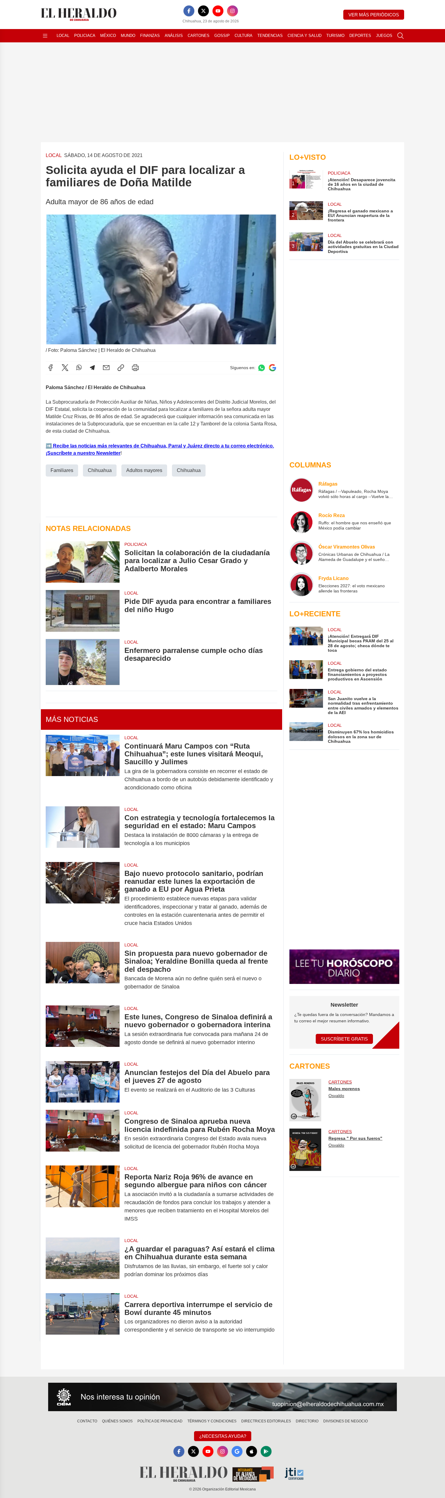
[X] (203, 10)
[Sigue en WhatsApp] (261, 368)
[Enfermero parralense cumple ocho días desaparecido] (83, 662)
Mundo (128, 35)
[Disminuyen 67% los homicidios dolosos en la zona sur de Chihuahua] (306, 733)
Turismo (335, 35)
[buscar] (400, 35)
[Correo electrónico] (106, 367)
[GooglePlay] (266, 1451)
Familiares (62, 470)
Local (63, 35)
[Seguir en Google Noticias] (272, 368)
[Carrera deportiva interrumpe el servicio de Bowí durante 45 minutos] (83, 1317)
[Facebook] (188, 10)
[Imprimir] (135, 367)
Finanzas (150, 35)
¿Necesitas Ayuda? (222, 1436)
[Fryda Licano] (301, 584)
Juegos (384, 35)
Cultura (243, 35)
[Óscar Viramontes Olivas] (301, 553)
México (108, 35)
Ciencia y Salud (304, 35)
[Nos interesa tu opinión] (222, 1397)
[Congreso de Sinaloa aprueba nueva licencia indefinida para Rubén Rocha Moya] (83, 1134)
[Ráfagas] (301, 490)
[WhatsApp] (79, 367)
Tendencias (270, 35)
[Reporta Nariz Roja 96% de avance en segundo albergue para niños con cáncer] (83, 1197)
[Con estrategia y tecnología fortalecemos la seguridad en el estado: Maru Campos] (83, 830)
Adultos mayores (144, 470)
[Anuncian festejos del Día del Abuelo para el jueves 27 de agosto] (83, 1082)
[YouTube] (218, 10)
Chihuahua (100, 470)
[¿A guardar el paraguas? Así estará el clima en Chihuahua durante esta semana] (83, 1261)
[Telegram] (92, 367)
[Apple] (251, 1451)
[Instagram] (232, 10)
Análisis (174, 35)
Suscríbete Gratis (344, 1038)
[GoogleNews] (237, 1451)
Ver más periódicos (373, 14)
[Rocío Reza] (301, 521)
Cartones (198, 35)
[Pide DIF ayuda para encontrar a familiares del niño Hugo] (83, 610)
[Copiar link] (121, 367)
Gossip (222, 35)
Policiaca (84, 35)
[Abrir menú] (45, 35)
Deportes (360, 35)
